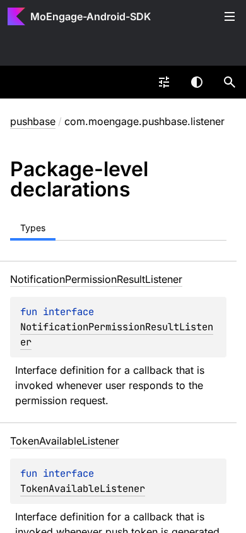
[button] (229, 82)
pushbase (33, 121)
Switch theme (196, 82)
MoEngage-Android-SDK (90, 16)
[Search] (229, 82)
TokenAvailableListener (82, 488)
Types (32, 227)
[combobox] (164, 82)
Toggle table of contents (229, 16)
